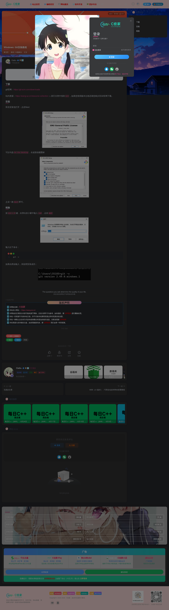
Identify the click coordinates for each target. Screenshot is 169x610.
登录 (112, 57)
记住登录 (98, 50)
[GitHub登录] (117, 69)
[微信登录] (112, 69)
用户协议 (118, 74)
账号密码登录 (126, 50)
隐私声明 (125, 74)
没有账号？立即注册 (100, 38)
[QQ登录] (107, 69)
